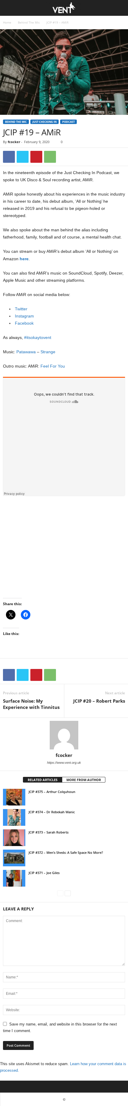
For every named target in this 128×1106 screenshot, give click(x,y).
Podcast (68, 122)
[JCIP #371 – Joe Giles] (14, 878)
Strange (47, 351)
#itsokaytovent (37, 337)
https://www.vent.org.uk (64, 762)
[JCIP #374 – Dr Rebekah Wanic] (14, 817)
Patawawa (26, 351)
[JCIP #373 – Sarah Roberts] (14, 837)
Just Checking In (44, 122)
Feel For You (52, 366)
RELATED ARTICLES (42, 779)
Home (7, 22)
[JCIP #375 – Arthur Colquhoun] (14, 797)
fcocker (14, 142)
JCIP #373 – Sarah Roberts (48, 832)
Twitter (21, 308)
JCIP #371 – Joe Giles (44, 872)
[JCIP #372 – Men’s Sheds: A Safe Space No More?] (14, 858)
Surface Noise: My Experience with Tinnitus (31, 704)
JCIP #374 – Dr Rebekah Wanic (52, 812)
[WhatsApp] (50, 157)
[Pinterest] (36, 157)
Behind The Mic (29, 22)
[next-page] (68, 893)
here (24, 258)
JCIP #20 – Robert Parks (99, 701)
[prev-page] (60, 893)
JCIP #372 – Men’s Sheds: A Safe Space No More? (66, 852)
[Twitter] (23, 157)
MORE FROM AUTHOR (83, 779)
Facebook (24, 323)
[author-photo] (64, 735)
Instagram (24, 316)
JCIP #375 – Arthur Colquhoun (52, 791)
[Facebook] (9, 157)
